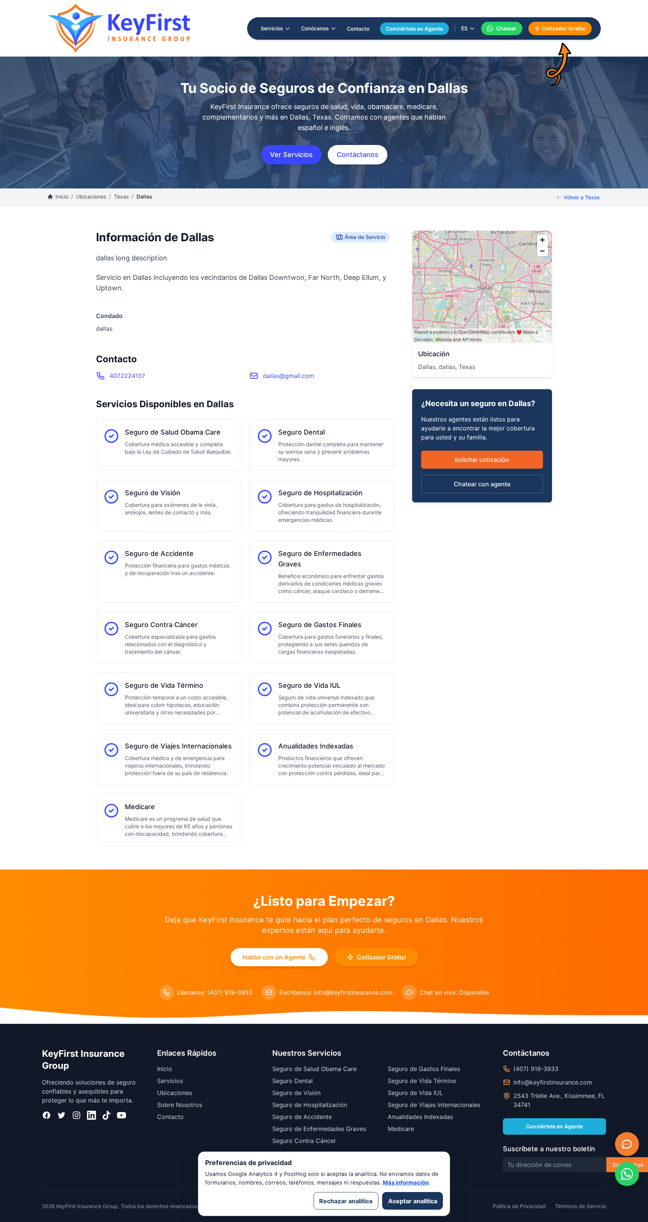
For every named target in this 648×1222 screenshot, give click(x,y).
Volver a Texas (582, 197)
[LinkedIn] (91, 1115)
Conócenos (315, 28)
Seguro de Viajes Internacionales (434, 1104)
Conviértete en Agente (414, 28)
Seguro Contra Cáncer (304, 1140)
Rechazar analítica (345, 1201)
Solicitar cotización (481, 459)
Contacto (358, 28)
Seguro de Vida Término (422, 1081)
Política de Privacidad (519, 1206)
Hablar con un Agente (274, 957)
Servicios (272, 28)
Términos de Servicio (580, 1206)
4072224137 (127, 375)
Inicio (62, 196)
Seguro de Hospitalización (309, 1104)
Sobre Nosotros (179, 1104)
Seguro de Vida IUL (415, 1093)
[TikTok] (106, 1115)
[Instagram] (76, 1115)
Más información (406, 1182)
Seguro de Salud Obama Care (314, 1069)
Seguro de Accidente (302, 1116)
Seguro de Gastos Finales (424, 1069)
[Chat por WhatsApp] (627, 1174)
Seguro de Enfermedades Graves (319, 1128)
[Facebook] (46, 1115)
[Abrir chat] (627, 1144)
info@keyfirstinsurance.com (552, 1082)
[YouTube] (121, 1115)
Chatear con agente (482, 484)
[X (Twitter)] (61, 1115)
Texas (121, 196)
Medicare (401, 1128)
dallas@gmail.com (288, 375)
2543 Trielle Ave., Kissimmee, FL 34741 (559, 1100)
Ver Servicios (291, 154)
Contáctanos (357, 154)
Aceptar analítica (412, 1201)
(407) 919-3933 (535, 1069)
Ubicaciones (91, 196)
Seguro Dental (292, 1081)
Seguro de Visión (296, 1093)
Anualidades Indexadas (420, 1116)
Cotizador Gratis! (564, 28)
